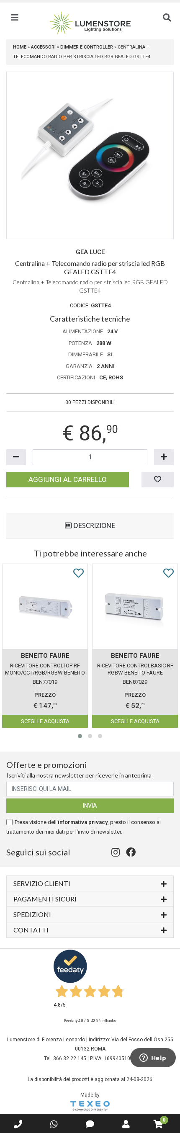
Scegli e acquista (45, 721)
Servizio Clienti (41, 883)
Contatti (31, 930)
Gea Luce (90, 252)
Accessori (43, 47)
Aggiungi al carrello (67, 479)
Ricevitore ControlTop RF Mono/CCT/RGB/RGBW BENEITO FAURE (45, 669)
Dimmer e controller (86, 47)
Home (19, 47)
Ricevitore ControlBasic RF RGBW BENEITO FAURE (135, 669)
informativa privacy (83, 822)
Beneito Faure (45, 655)
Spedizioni (32, 914)
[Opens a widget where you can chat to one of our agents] (153, 1058)
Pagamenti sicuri (45, 899)
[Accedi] (126, 1124)
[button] (80, 736)
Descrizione (93, 525)
